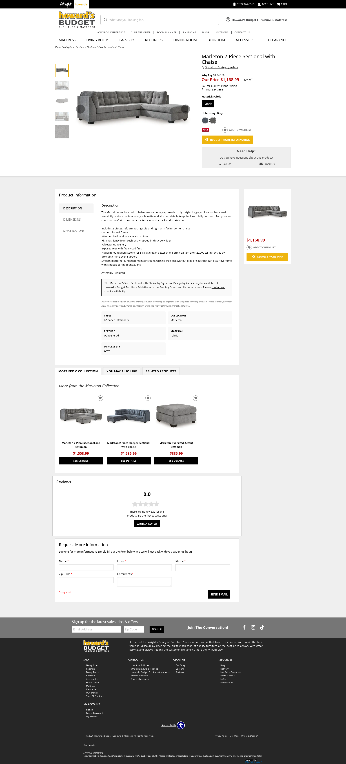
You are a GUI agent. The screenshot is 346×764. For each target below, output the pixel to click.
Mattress (67, 39)
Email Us (269, 164)
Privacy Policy (220, 735)
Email (121, 561)
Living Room (97, 39)
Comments (125, 574)
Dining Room (185, 39)
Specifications (74, 231)
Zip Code (65, 574)
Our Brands (92, 692)
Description (72, 208)
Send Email (219, 594)
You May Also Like (122, 371)
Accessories (246, 39)
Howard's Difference (110, 32)
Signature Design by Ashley (221, 67)
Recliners (154, 39)
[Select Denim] (205, 120)
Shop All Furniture (95, 695)
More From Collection (78, 371)
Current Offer (141, 32)
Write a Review (147, 523)
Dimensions (72, 220)
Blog (205, 32)
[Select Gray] (212, 120)
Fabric (208, 104)
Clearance (277, 39)
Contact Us (242, 32)
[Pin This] (205, 130)
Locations (222, 32)
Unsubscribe (226, 682)
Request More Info (270, 256)
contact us (218, 287)
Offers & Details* (249, 735)
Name (63, 561)
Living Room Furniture (74, 47)
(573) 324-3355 (214, 89)
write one (160, 515)
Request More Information (230, 140)
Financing (189, 32)
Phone (180, 561)
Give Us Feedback (140, 679)
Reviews (180, 672)
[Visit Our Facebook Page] (244, 627)
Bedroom (216, 39)
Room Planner (167, 32)
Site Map (234, 735)
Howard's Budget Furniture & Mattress (150, 672)
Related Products (161, 371)
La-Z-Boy (126, 39)
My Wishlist (91, 716)
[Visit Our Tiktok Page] (262, 627)
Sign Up (157, 629)
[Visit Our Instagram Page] (253, 627)
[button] (185, 109)
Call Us (226, 164)
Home (58, 47)
